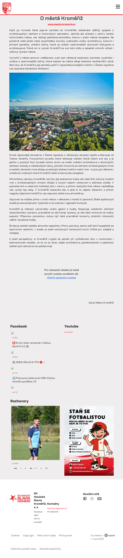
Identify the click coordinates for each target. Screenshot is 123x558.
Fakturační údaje (46, 535)
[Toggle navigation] (117, 7)
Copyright (28, 535)
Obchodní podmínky (50, 548)
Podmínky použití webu (23, 548)
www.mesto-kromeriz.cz (61, 24)
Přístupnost (65, 535)
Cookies (15, 535)
